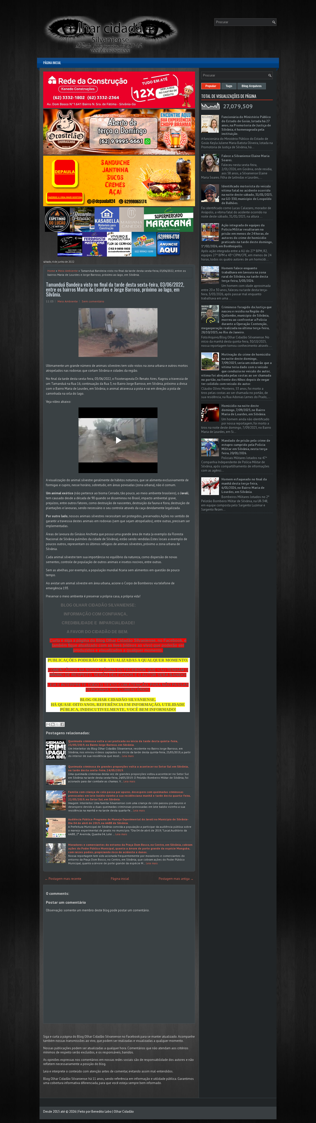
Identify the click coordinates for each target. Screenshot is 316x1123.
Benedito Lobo (101, 1111)
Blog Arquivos (252, 86)
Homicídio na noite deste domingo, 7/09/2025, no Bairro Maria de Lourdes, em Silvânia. (243, 410)
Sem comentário (93, 301)
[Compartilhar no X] (57, 724)
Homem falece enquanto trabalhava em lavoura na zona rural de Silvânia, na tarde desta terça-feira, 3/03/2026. (244, 274)
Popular (210, 86)
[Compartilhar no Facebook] (62, 724)
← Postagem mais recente (63, 879)
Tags (229, 86)
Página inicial (52, 62)
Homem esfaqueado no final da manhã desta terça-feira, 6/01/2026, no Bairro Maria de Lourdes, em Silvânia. (244, 485)
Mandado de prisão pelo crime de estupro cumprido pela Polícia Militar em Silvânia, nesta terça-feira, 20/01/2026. (245, 447)
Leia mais (128, 756)
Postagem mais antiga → (176, 879)
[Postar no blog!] (52, 724)
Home (51, 271)
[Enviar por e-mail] (48, 724)
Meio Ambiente (68, 271)
